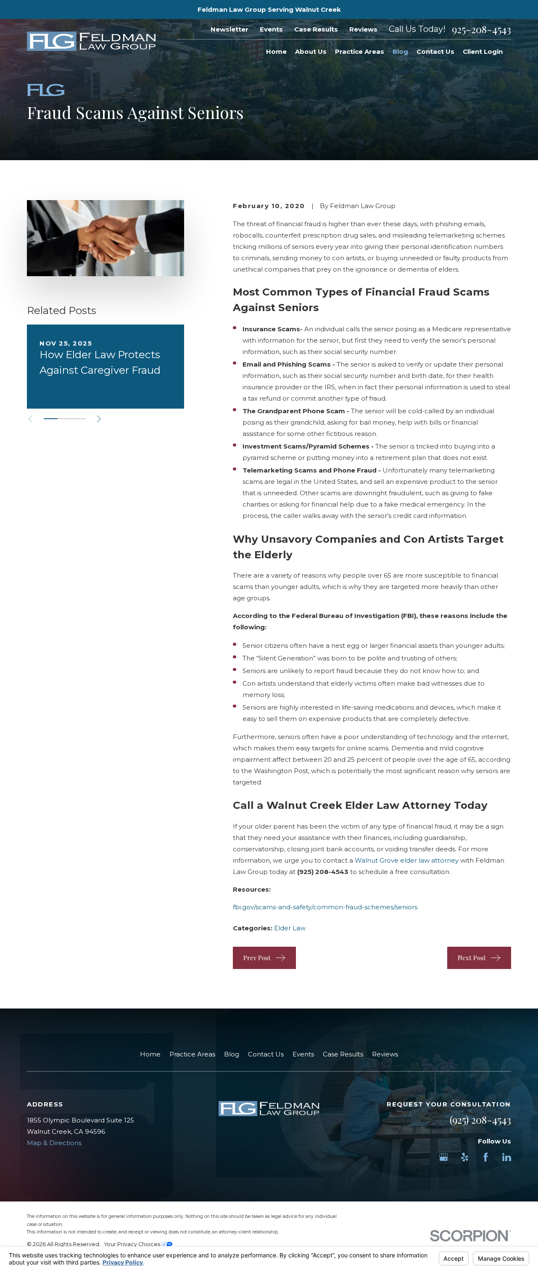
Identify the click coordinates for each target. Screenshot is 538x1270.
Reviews (363, 29)
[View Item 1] (51, 418)
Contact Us (266, 1054)
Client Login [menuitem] (483, 51)
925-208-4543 (481, 29)
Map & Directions (54, 1143)
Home (150, 1054)
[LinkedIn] (506, 1157)
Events (271, 29)
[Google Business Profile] (443, 1157)
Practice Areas (192, 1054)
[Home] (91, 41)
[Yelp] (464, 1157)
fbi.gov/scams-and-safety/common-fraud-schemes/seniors (325, 907)
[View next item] (99, 418)
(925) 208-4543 (480, 1119)
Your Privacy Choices (132, 1244)
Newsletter (229, 29)
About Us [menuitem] (311, 51)
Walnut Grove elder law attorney (407, 860)
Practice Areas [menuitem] (359, 51)
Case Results (316, 29)
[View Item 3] (79, 418)
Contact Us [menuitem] (435, 51)
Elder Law (290, 928)
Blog (231, 1054)
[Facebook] (485, 1157)
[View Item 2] (64, 418)
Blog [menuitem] (400, 51)
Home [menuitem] (276, 51)
